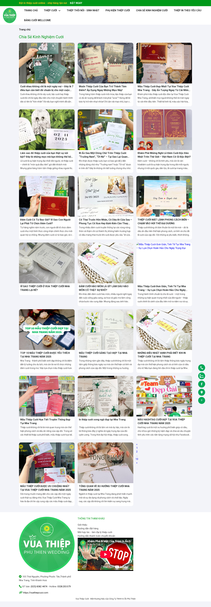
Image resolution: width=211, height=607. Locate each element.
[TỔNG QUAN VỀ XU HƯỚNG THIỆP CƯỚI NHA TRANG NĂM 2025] (105, 462)
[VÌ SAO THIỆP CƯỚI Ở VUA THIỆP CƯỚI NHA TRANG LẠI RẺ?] (47, 262)
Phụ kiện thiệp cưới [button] (118, 10)
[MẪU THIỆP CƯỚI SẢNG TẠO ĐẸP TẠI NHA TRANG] (105, 329)
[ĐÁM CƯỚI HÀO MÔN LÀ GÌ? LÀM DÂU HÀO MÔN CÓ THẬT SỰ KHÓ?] (105, 262)
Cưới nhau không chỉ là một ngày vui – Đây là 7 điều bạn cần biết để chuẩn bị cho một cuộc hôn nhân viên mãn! (46, 90)
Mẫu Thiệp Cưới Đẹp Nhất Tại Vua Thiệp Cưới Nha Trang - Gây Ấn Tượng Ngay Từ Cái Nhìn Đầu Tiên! (163, 90)
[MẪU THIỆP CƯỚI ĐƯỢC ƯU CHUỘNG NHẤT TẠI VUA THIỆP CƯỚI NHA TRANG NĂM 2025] (47, 462)
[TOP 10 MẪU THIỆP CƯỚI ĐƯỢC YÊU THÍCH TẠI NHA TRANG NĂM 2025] (47, 329)
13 (136, 459)
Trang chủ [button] (31, 10)
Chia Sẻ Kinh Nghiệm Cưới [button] (152, 10)
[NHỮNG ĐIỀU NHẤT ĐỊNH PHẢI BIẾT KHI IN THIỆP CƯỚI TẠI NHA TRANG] (164, 329)
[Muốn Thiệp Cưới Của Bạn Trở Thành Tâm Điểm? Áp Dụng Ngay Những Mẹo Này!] (105, 62)
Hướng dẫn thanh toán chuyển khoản (96, 536)
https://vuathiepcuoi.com (35, 592)
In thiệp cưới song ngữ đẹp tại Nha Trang (102, 419)
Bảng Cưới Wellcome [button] (37, 20)
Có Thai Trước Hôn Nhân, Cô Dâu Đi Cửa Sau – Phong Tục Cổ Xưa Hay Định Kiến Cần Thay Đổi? (105, 223)
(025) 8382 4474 (39, 586)
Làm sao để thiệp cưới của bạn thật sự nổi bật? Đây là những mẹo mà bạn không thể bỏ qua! (45, 157)
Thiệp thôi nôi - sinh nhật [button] (83, 10)
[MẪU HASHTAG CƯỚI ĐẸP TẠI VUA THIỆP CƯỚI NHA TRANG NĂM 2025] (164, 395)
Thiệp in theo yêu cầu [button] (187, 10)
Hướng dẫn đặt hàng (88, 528)
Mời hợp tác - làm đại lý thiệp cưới (95, 532)
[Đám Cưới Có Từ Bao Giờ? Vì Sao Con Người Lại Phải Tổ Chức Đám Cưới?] (47, 196)
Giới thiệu (82, 524)
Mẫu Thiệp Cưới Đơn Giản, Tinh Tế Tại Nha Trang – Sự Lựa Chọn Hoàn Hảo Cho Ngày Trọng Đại (162, 290)
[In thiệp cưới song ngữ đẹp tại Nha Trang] (105, 395)
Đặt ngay (76, 3)
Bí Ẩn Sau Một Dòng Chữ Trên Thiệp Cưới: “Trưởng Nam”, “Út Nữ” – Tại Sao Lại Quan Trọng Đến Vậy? (103, 157)
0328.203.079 (64, 586)
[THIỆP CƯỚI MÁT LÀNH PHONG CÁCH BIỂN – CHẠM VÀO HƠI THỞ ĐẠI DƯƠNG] (164, 196)
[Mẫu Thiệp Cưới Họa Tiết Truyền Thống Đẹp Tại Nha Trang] (47, 395)
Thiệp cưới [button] (51, 10)
